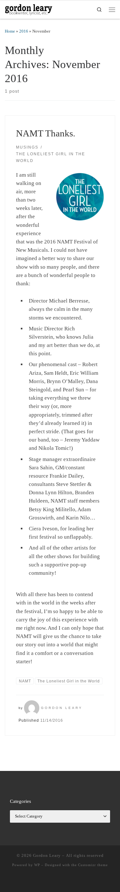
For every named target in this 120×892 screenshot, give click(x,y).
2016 (23, 31)
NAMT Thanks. (45, 133)
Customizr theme (93, 865)
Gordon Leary (62, 708)
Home (10, 31)
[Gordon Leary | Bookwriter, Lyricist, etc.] (29, 8)
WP (37, 865)
